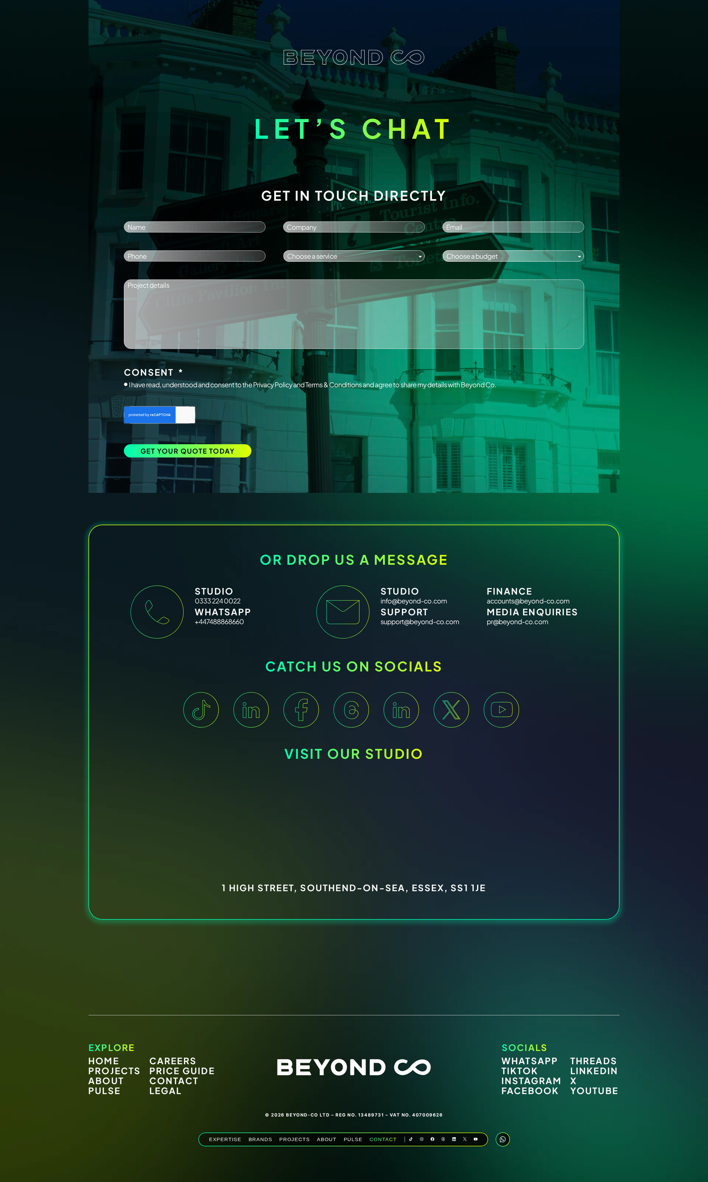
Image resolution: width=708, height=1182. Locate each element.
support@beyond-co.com (420, 621)
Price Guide (182, 1071)
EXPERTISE (225, 1139)
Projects (294, 1139)
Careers (173, 1061)
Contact (383, 1139)
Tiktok (519, 1071)
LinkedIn (594, 1071)
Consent (150, 372)
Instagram (531, 1081)
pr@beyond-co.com (517, 621)
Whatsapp (529, 1061)
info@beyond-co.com (414, 601)
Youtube (594, 1090)
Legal (165, 1090)
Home (103, 1061)
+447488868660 (219, 621)
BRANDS (260, 1139)
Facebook (530, 1090)
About (327, 1139)
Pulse (353, 1139)
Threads (593, 1061)
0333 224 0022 (218, 601)
